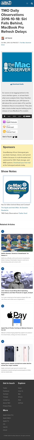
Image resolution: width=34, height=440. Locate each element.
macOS (5, 427)
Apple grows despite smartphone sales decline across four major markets (16, 364)
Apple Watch (7, 418)
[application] (17, 116)
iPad (19, 400)
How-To (20, 391)
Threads (5, 397)
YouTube (5, 394)
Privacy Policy (7, 406)
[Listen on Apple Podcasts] (10, 123)
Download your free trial (21, 162)
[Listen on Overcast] (10, 128)
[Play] (5, 116)
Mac (19, 394)
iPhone (20, 397)
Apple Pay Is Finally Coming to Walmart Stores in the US (17, 329)
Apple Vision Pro (8, 415)
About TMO (6, 403)
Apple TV (6, 421)
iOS (4, 424)
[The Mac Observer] (6, 3)
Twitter (5, 388)
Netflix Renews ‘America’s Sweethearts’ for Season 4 (15, 254)
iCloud (5, 430)
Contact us (6, 400)
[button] (27, 3)
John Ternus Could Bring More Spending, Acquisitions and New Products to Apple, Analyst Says (17, 293)
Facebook (6, 391)
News (20, 388)
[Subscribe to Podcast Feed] (10, 133)
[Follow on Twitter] (13, 137)
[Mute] (24, 116)
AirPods (20, 403)
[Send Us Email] (16, 137)
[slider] (28, 116)
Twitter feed (23, 213)
